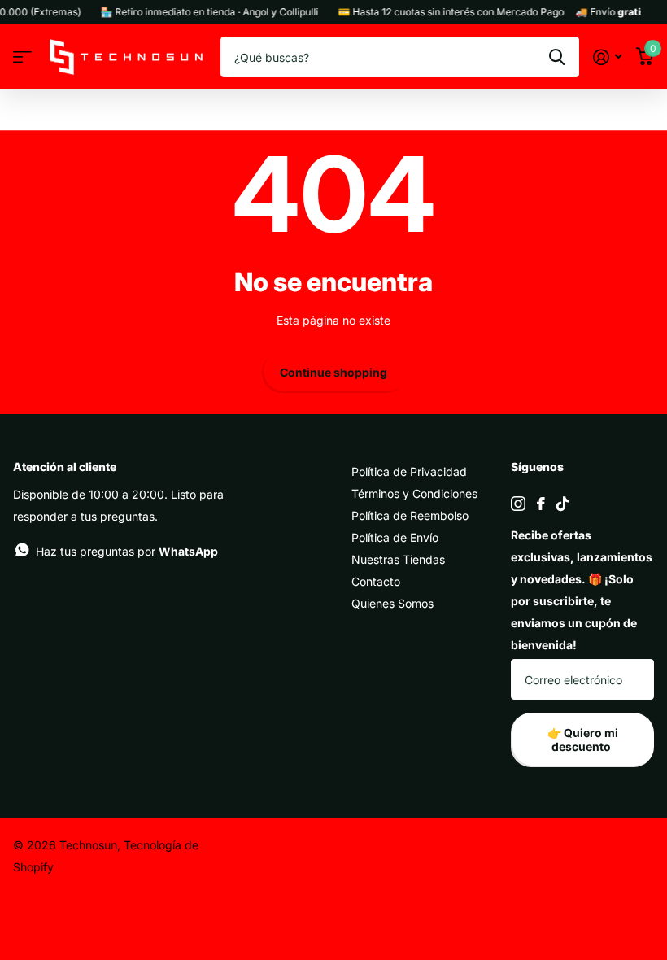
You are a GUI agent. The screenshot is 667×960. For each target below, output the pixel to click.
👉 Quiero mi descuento (582, 739)
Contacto (375, 581)
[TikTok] (562, 503)
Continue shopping (333, 372)
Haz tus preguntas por (127, 551)
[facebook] (541, 503)
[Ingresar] (607, 57)
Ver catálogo (22, 57)
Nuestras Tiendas (398, 559)
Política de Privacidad (409, 471)
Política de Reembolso (410, 515)
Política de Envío (394, 537)
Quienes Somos (392, 603)
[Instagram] (518, 503)
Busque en (556, 57)
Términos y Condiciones (414, 493)
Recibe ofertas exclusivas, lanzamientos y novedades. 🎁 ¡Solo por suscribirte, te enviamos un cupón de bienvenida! (581, 590)
